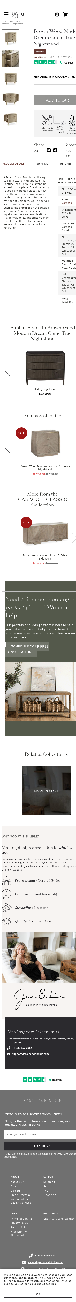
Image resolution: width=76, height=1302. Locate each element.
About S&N (18, 1181)
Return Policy (19, 1227)
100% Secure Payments (60, 130)
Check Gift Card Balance (59, 1218)
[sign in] (57, 14)
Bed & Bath (15, 21)
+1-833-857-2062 (22, 1048)
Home (4, 21)
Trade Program (20, 1195)
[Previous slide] (7, 371)
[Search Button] (23, 14)
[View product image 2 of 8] (11, 58)
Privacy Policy (19, 1223)
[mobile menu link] (6, 16)
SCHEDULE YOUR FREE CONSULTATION (27, 649)
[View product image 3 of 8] (11, 79)
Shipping (49, 1181)
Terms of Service (21, 1218)
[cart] (65, 14)
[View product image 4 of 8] (11, 99)
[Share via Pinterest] (49, 150)
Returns (48, 1186)
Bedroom (6, 23)
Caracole (40, 57)
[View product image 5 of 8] (11, 119)
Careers (16, 1190)
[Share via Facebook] (55, 150)
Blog (13, 1186)
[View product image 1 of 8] (11, 38)
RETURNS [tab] (65, 163)
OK (38, 1294)
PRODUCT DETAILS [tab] (13, 163)
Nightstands (17, 23)
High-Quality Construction (46, 129)
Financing (49, 1195)
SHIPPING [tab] (42, 163)
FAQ (46, 1190)
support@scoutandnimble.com (30, 1054)
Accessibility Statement (19, 1233)
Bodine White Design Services (21, 1201)
